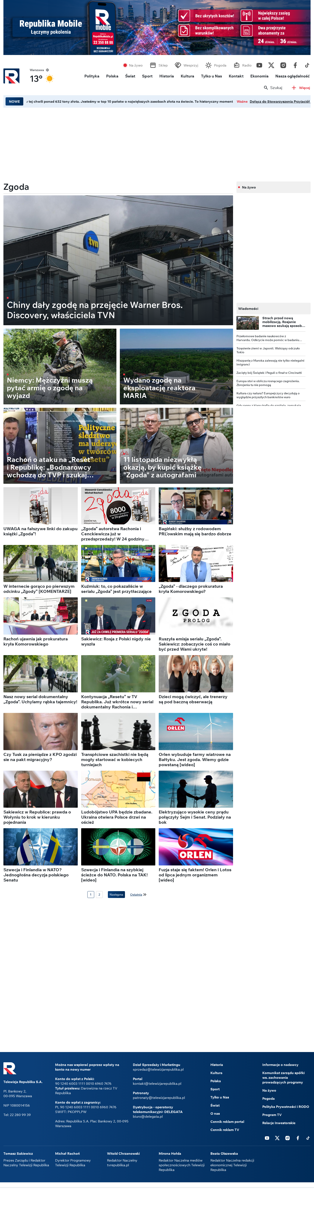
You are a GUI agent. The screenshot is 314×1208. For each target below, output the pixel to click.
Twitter (271, 64)
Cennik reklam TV (224, 1130)
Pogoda (220, 65)
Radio (247, 65)
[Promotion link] (157, 27)
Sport (147, 76)
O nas (215, 1113)
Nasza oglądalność (292, 76)
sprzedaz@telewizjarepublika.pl (158, 1069)
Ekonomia (259, 76)
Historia (166, 76)
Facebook (295, 64)
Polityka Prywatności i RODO (285, 1106)
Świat (130, 76)
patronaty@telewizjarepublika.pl (159, 1097)
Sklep (163, 65)
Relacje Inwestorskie (278, 1123)
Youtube (259, 64)
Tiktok (307, 64)
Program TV (272, 1115)
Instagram (283, 64)
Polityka (91, 76)
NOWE (14, 101)
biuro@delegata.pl (148, 1116)
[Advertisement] (118, 143)
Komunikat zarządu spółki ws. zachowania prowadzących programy (283, 1077)
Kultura (187, 76)
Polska (112, 76)
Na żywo (136, 65)
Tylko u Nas (211, 76)
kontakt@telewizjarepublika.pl (157, 1083)
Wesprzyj (190, 65)
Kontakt (236, 76)
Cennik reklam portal (227, 1121)
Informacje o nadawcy (280, 1065)
